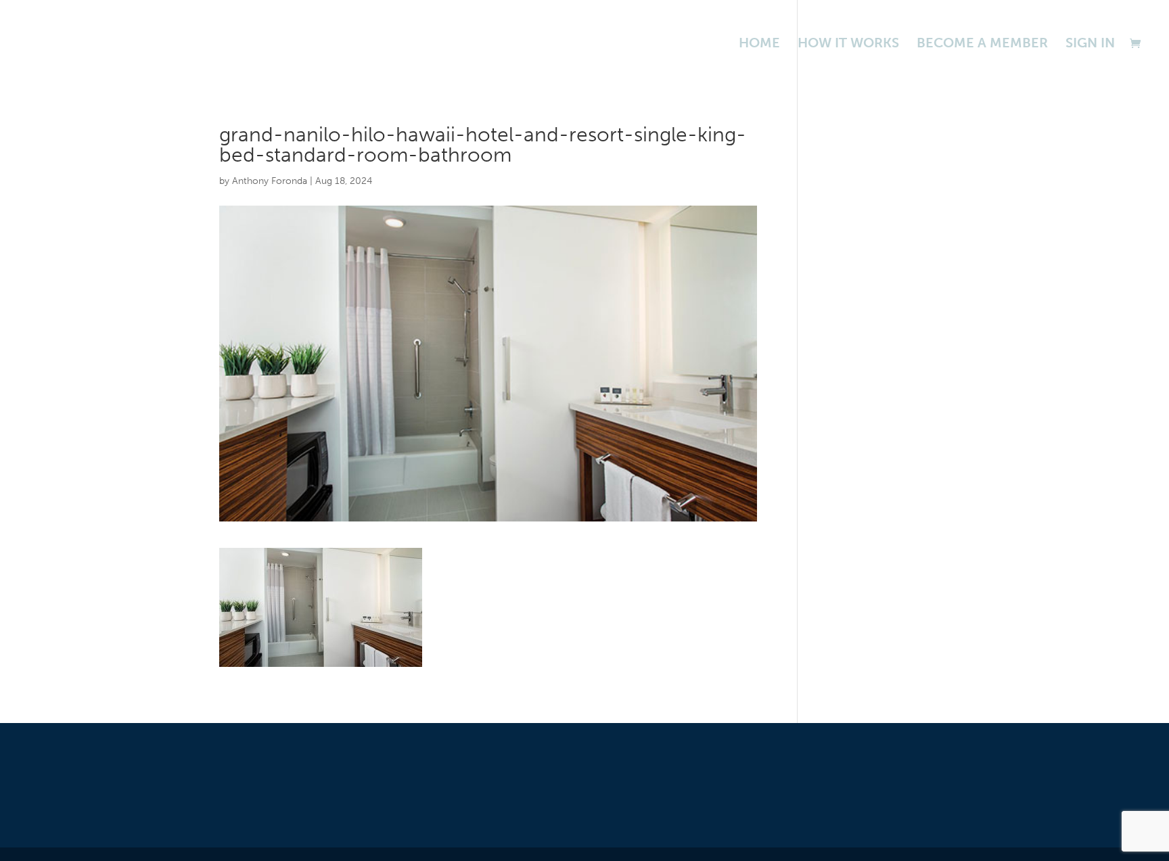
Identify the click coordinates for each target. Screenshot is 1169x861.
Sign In (1090, 44)
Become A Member (982, 44)
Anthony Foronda (269, 181)
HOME (759, 44)
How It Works (848, 44)
